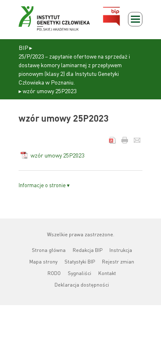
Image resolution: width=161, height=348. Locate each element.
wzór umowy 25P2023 (57, 155)
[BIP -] (54, 18)
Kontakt (107, 273)
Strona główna (49, 250)
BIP (23, 47)
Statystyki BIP (79, 262)
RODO (54, 273)
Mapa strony (43, 262)
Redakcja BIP (87, 250)
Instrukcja (120, 250)
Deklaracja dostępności (81, 285)
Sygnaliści (79, 273)
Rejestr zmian (118, 262)
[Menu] (135, 19)
